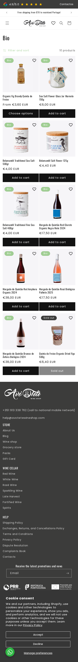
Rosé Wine (10, 485)
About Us (9, 430)
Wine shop (10, 442)
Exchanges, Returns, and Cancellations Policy (33, 528)
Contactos (66, 4)
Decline (38, 644)
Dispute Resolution (15, 545)
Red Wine (9, 474)
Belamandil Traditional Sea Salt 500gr (19, 162)
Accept (38, 635)
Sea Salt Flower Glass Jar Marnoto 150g (56, 97)
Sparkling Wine (12, 490)
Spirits (7, 508)
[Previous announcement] (7, 13)
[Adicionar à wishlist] (34, 60)
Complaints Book (14, 551)
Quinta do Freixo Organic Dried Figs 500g (57, 355)
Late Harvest (11, 496)
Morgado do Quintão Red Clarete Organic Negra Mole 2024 (55, 226)
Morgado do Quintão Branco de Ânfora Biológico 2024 (18, 355)
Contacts (9, 557)
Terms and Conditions (18, 534)
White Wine (10, 479)
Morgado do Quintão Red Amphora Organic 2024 (20, 290)
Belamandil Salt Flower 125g (53, 160)
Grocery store (12, 447)
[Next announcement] (71, 13)
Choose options (21, 113)
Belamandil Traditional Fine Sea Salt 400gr (19, 226)
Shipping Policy (13, 523)
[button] (7, 23)
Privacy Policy (32, 625)
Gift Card (9, 459)
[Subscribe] (67, 573)
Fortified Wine (12, 502)
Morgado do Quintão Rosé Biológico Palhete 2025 (57, 290)
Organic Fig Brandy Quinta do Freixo (17, 97)
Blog (5, 436)
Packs (7, 453)
